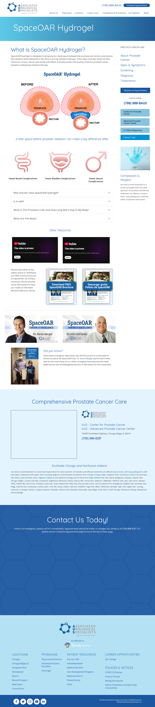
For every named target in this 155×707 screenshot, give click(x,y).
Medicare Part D (74, 676)
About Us (54, 13)
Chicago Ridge (99, 475)
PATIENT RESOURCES (81, 654)
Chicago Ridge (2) (20, 663)
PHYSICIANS (50, 654)
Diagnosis (126, 75)
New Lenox (17, 684)
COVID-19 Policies (113, 672)
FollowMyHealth (75, 663)
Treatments (128, 81)
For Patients (134, 13)
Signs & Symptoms (132, 65)
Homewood (124, 475)
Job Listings (110, 659)
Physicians (67, 13)
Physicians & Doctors (52, 659)
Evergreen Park (19, 667)
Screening (126, 70)
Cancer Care (92, 13)
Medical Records (75, 667)
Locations (78, 13)
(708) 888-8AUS (111, 5)
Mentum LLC (137, 702)
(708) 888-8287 (91, 438)
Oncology (46, 670)
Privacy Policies (112, 676)
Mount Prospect (19, 680)
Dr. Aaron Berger (85, 358)
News (146, 13)
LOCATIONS (20, 654)
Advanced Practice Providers (50, 665)
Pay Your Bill (73, 659)
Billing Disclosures (114, 680)
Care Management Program (80, 671)
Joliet (23, 478)
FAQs (69, 684)
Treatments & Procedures (114, 13)
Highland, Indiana (45, 478)
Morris (15, 676)
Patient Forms (73, 680)
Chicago (90, 475)
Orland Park (134, 475)
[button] (62, 192)
